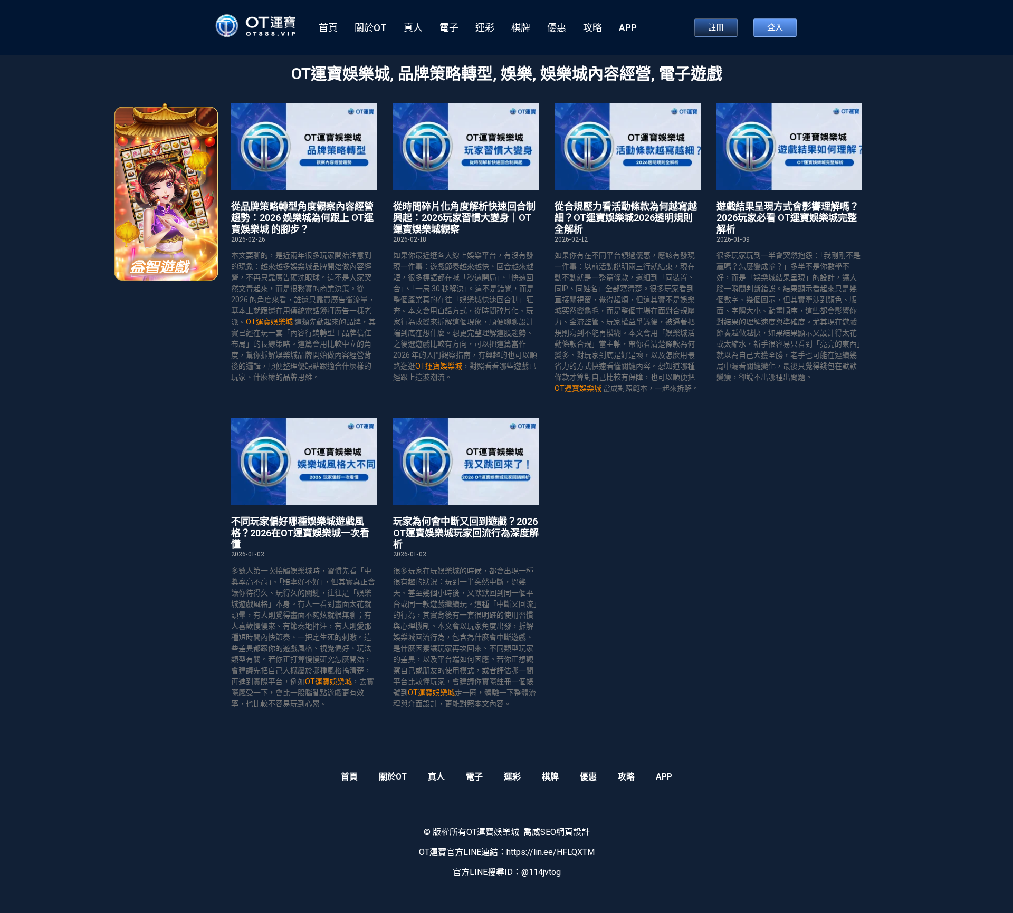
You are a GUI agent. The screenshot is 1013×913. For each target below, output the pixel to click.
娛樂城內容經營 (595, 73)
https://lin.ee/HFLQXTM (550, 852)
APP (628, 28)
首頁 (328, 28)
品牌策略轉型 (445, 73)
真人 (413, 28)
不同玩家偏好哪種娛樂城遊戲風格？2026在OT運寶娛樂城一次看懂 (300, 533)
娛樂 (516, 73)
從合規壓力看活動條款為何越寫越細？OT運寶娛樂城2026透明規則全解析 (626, 218)
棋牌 (520, 28)
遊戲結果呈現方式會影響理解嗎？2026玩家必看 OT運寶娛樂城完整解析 (787, 218)
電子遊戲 (690, 73)
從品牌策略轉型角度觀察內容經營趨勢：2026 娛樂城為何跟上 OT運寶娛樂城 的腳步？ (302, 218)
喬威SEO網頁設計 (556, 832)
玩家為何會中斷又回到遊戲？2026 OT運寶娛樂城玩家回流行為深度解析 (466, 533)
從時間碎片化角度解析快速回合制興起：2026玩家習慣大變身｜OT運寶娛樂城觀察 (464, 218)
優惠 (556, 28)
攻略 (592, 28)
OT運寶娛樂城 (340, 73)
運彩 (484, 28)
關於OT (371, 28)
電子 (448, 28)
